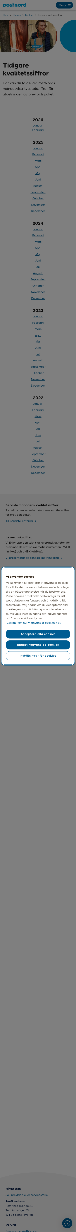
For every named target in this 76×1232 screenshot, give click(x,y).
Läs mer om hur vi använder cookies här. (34, 622)
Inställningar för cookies (38, 655)
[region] (38, 616)
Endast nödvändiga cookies (38, 645)
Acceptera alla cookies (38, 634)
